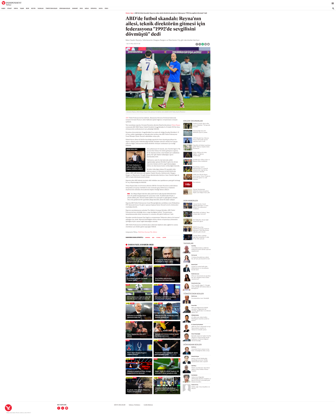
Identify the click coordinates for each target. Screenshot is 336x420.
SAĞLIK (87, 8)
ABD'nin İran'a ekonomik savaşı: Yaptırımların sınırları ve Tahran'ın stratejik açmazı (201, 328)
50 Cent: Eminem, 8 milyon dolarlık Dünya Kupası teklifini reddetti (134, 167)
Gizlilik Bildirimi (148, 405)
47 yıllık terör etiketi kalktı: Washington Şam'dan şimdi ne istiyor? (200, 319)
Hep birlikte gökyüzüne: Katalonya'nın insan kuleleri (165, 279)
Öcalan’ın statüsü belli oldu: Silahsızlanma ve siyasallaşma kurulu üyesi (200, 268)
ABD (127, 118)
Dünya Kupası (176, 125)
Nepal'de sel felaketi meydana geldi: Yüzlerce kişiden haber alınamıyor (201, 147)
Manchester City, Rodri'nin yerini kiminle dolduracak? (166, 316)
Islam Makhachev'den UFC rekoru (136, 335)
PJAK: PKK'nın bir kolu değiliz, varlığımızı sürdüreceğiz (200, 154)
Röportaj (94, 8)
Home (127, 13)
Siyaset (9, 8)
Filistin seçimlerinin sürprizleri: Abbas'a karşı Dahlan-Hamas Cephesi (200, 369)
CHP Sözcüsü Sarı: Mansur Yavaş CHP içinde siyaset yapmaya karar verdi (201, 139)
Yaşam (22, 8)
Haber (3, 8)
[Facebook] (58, 408)
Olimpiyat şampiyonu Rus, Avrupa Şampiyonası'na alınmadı (139, 372)
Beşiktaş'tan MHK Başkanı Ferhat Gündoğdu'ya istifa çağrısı (167, 260)
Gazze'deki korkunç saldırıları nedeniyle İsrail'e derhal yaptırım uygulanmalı (201, 249)
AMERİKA (147, 237)
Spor (81, 8)
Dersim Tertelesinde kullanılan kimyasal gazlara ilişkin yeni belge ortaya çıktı (201, 191)
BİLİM (27, 8)
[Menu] (332, 3)
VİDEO (106, 8)
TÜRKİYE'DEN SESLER (51, 8)
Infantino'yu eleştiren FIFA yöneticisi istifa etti (136, 316)
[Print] (208, 44)
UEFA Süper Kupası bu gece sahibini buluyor (136, 353)
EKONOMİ (75, 8)
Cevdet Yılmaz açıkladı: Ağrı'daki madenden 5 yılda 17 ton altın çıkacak (201, 237)
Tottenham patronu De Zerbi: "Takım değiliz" (137, 279)
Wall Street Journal (143, 232)
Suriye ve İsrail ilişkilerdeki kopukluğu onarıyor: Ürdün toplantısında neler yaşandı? (199, 360)
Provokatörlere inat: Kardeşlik (200, 298)
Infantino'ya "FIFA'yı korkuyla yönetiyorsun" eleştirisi (165, 298)
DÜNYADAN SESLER (64, 8)
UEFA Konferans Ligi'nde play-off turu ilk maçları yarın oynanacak (138, 298)
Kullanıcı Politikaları (134, 405)
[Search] (333, 8)
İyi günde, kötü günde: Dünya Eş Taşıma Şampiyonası (138, 390)
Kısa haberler (197, 182)
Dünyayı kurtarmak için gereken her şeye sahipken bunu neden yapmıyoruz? (201, 277)
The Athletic (153, 232)
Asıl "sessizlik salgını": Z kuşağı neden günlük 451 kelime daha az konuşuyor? (201, 287)
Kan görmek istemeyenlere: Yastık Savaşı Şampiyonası (167, 335)
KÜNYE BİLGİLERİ (119, 405)
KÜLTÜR (33, 8)
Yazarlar (40, 8)
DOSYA (101, 8)
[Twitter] (62, 408)
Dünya (16, 8)
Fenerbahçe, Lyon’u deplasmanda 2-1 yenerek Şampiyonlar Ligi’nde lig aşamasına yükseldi (138, 259)
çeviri (164, 237)
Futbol (158, 237)
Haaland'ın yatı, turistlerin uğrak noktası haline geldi (166, 353)
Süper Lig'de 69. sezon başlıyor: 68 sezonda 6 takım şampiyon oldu (167, 372)
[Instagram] (66, 408)
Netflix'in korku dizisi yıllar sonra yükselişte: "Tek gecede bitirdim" (201, 125)
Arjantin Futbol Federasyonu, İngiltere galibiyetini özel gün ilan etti (166, 390)
